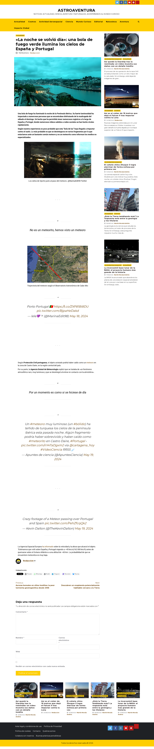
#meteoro (37, 424)
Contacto (37, 731)
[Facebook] (121, 2)
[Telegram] (133, 2)
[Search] (138, 22)
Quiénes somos (49, 731)
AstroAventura (76, 10)
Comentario (22, 612)
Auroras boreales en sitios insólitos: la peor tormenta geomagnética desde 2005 (35, 585)
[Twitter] (117, 2)
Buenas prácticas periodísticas (48, 736)
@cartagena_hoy (81, 445)
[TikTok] (137, 2)
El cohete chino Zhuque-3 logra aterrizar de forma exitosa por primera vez (120, 167)
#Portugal (77, 441)
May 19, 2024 (84, 528)
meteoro (90, 362)
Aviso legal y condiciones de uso (28, 726)
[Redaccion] (18, 561)
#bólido (79, 424)
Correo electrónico (64, 640)
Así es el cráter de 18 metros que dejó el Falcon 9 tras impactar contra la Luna (121, 115)
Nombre (20, 638)
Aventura (124, 22)
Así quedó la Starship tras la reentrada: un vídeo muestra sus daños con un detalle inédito (120, 64)
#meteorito (37, 441)
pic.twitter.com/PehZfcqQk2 (65, 523)
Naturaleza (111, 22)
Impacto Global (21, 28)
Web (18, 652)
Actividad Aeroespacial (50, 22)
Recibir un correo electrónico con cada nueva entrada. (40, 666)
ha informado (48, 546)
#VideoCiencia (51, 449)
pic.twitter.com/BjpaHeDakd (58, 311)
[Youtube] (129, 2)
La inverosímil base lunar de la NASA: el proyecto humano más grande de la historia (120, 270)
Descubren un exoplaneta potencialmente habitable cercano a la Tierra (80, 585)
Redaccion (35, 53)
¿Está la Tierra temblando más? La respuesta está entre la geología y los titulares (121, 218)
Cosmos (32, 22)
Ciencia (69, 22)
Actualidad (19, 22)
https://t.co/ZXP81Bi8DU (71, 306)
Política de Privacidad (53, 726)
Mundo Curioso (83, 22)
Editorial (98, 22)
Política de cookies (23, 731)
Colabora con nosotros (24, 736)
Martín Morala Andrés (121, 69)
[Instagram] (125, 2)
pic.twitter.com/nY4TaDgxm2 (42, 445)
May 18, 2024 (78, 316)
